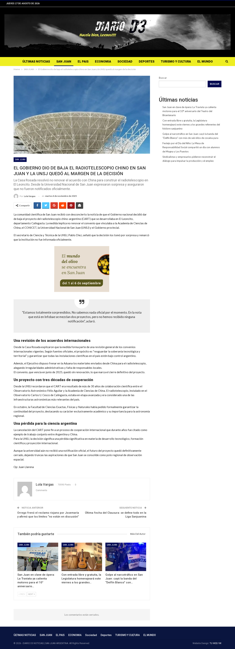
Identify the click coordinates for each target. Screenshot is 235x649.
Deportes (146, 61)
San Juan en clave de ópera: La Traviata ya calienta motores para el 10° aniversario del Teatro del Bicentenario (189, 111)
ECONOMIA (103, 61)
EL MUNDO (205, 61)
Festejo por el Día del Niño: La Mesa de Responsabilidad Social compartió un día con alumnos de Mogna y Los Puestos (191, 147)
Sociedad (125, 61)
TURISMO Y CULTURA (176, 61)
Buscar (163, 77)
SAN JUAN (63, 61)
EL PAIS (83, 61)
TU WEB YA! (215, 643)
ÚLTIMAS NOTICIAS (36, 61)
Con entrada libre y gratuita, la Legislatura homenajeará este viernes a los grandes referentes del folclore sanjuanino (191, 124)
